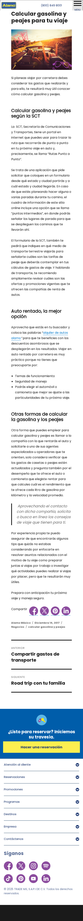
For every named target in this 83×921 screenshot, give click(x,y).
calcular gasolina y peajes (46, 627)
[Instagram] (34, 865)
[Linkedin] (46, 876)
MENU (78, 9)
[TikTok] (9, 876)
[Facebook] (9, 865)
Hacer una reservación (41, 747)
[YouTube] (34, 876)
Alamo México (21, 623)
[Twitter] (21, 865)
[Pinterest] (21, 876)
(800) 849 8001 (51, 5)
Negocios (17, 627)
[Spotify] (46, 865)
